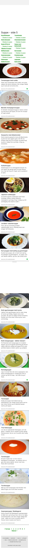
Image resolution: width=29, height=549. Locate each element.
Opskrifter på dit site (15, 541)
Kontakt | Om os (16, 538)
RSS (6, 540)
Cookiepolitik (22, 540)
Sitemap (24, 538)
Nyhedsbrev (6, 538)
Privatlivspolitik (12, 540)
